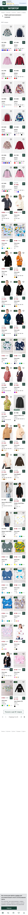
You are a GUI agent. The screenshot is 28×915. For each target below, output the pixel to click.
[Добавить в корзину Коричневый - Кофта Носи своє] (11, 442)
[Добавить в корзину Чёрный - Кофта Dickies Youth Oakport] (23, 500)
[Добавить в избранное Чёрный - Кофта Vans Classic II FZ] (23, 682)
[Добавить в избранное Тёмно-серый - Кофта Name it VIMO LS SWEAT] (23, 397)
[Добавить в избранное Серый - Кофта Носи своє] (10, 196)
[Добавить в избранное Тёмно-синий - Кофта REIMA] (23, 26)
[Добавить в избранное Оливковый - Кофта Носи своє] (10, 397)
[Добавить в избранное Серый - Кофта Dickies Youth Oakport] (10, 513)
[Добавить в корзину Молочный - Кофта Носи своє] (23, 212)
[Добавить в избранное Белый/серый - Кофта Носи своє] (23, 597)
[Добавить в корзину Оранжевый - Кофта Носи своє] (23, 269)
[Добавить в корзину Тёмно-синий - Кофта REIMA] (23, 42)
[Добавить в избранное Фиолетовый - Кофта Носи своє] (23, 368)
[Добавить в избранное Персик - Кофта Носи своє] (10, 625)
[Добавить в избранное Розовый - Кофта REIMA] (23, 83)
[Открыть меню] (8, 912)
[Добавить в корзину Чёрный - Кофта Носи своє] (11, 268)
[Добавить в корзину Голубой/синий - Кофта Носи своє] (11, 240)
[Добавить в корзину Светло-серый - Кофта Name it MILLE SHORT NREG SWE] (11, 499)
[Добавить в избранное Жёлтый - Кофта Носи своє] (23, 541)
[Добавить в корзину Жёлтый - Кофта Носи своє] (23, 556)
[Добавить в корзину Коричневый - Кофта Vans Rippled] (23, 471)
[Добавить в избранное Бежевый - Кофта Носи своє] (23, 426)
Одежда (24, 12)
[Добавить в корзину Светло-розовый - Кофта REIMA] (11, 70)
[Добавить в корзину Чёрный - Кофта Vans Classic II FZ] (23, 698)
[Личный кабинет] (24, 912)
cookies (17, 895)
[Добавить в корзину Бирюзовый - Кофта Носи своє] (11, 327)
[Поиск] (2, 8)
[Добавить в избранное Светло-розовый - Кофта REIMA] (10, 54)
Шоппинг (8, 12)
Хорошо (9, 908)
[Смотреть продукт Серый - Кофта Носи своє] (7, 202)
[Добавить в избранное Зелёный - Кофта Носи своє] (10, 682)
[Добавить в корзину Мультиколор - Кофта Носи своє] (11, 355)
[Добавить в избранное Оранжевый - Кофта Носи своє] (23, 253)
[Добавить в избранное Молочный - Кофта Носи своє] (23, 196)
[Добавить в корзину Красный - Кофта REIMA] (23, 70)
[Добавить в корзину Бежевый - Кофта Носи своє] (23, 442)
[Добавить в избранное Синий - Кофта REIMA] (10, 26)
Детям (19, 12)
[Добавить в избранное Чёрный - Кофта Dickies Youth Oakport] (23, 484)
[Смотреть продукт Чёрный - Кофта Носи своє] (7, 259)
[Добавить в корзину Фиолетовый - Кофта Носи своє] (23, 384)
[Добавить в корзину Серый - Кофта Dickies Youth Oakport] (11, 528)
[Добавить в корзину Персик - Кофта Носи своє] (11, 641)
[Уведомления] (24, 8)
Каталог (14, 12)
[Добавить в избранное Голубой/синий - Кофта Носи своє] (10, 224)
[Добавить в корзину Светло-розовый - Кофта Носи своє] (23, 669)
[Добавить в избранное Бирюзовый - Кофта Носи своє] (10, 310)
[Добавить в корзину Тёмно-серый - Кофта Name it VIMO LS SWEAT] (23, 412)
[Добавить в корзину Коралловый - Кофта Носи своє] (11, 384)
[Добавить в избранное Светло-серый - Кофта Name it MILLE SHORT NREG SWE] (10, 484)
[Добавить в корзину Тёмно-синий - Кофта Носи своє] (23, 327)
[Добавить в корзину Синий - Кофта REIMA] (11, 42)
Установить (22, 3)
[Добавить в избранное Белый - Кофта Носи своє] (23, 569)
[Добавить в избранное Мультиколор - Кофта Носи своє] (10, 339)
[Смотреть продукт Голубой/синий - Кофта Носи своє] (7, 231)
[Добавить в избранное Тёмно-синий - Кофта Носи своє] (23, 310)
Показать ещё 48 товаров (13, 712)
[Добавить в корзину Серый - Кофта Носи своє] (11, 212)
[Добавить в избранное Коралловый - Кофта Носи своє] (10, 368)
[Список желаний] (18, 912)
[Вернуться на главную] (13, 8)
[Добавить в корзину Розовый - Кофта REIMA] (23, 98)
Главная (3, 12)
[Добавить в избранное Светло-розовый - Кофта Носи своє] (23, 653)
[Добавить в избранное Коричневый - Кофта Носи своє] (10, 426)
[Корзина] (13, 912)
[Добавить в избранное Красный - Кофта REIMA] (23, 54)
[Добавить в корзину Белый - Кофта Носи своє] (23, 585)
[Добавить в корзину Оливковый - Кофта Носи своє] (11, 413)
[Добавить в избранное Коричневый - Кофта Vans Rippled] (23, 455)
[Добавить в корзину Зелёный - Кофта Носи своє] (11, 697)
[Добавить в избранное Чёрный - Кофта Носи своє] (10, 253)
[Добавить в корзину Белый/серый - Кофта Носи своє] (23, 613)
